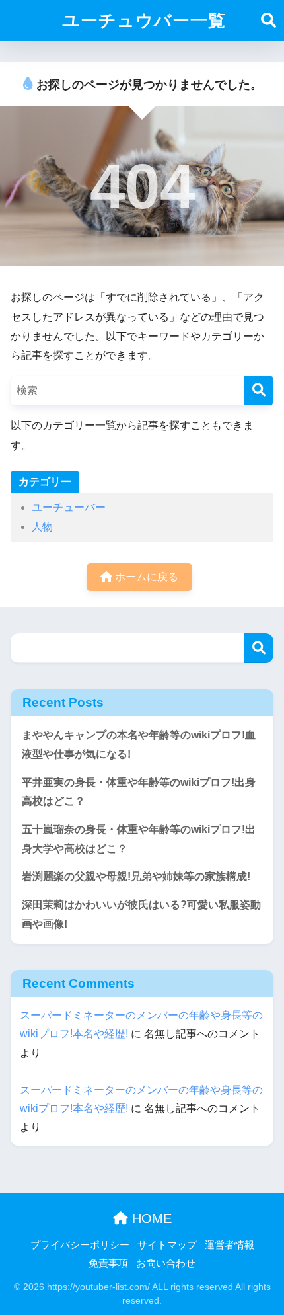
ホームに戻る (145, 576)
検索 (258, 648)
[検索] (258, 390)
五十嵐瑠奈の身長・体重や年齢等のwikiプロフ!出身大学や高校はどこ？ (139, 839)
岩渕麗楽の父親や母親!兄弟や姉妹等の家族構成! (136, 876)
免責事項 (108, 1263)
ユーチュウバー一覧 (144, 20)
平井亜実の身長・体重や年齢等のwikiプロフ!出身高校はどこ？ (139, 792)
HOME (150, 1218)
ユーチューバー (69, 507)
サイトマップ (167, 1245)
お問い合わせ (165, 1263)
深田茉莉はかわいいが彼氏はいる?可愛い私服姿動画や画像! (141, 914)
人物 (42, 526)
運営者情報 (229, 1245)
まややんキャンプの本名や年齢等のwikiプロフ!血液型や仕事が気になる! (139, 744)
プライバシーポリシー (79, 1245)
